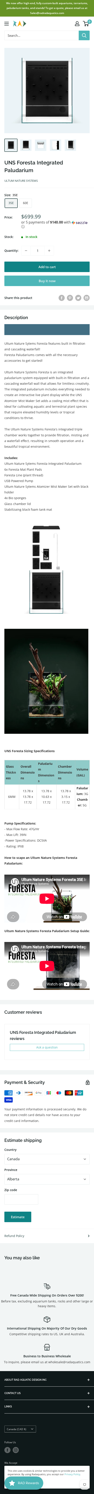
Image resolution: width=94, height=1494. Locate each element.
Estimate (18, 1217)
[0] (86, 23)
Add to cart (47, 267)
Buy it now (47, 281)
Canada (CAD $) (16, 1429)
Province (10, 1170)
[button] (55, 224)
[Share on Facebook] (62, 298)
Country (10, 1150)
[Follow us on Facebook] (7, 1450)
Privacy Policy (72, 1474)
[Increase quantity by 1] (49, 250)
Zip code (10, 1190)
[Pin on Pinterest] (70, 298)
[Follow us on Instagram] (16, 1450)
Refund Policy (14, 1236)
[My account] (77, 23)
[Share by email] (87, 298)
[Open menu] (6, 23)
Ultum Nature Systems (21, 181)
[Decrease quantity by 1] (26, 250)
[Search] (84, 35)
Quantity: (11, 250)
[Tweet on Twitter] (78, 298)
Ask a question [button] (47, 1047)
